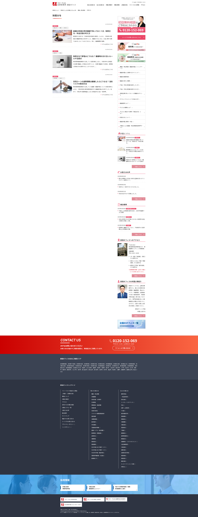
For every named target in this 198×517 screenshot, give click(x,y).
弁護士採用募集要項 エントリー (94, 488)
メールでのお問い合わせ (68, 421)
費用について (65, 396)
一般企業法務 (124, 396)
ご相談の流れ (124, 5)
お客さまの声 (65, 410)
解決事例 (64, 413)
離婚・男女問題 (95, 394)
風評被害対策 (124, 413)
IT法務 (122, 410)
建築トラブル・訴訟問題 (97, 430)
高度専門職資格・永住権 (97, 455)
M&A (122, 405)
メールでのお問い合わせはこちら (131, 37)
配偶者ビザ (94, 458)
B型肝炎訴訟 (94, 410)
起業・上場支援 (125, 408)
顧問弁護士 (124, 394)
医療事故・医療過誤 (96, 433)
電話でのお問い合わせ (68, 418)
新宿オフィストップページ (67, 385)
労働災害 (93, 408)
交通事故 (93, 402)
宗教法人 (123, 466)
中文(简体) (139, 2)
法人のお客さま (100, 5)
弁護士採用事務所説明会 (66, 488)
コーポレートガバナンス (127, 402)
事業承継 (123, 455)
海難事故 (93, 439)
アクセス (143, 5)
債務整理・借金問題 (96, 405)
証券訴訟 (93, 436)
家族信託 (93, 441)
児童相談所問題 (95, 427)
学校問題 (93, 425)
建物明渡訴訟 (124, 436)
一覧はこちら (138, 167)
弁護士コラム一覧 (66, 407)
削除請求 (93, 422)
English (134, 2)
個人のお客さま (91, 5)
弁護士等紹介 (109, 5)
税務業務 (93, 444)
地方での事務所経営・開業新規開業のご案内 (122, 488)
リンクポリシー (66, 427)
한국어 (144, 2)
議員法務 (123, 461)
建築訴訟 (123, 433)
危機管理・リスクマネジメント (128, 441)
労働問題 (93, 396)
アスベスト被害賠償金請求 (97, 413)
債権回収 (123, 439)
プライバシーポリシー (68, 424)
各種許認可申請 (125, 452)
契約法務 (123, 399)
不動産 (122, 430)
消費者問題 (94, 419)
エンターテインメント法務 (127, 464)
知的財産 (123, 427)
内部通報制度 (124, 444)
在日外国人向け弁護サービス (98, 450)
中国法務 (123, 447)
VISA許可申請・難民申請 (97, 452)
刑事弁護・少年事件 (96, 399)
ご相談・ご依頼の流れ (68, 393)
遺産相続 (93, 416)
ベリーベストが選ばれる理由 (69, 391)
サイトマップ (65, 416)
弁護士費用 (116, 5)
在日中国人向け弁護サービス (98, 447)
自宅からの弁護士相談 (68, 405)
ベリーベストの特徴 (134, 5)
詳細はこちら (138, 276)
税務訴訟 (123, 419)
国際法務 (123, 450)
